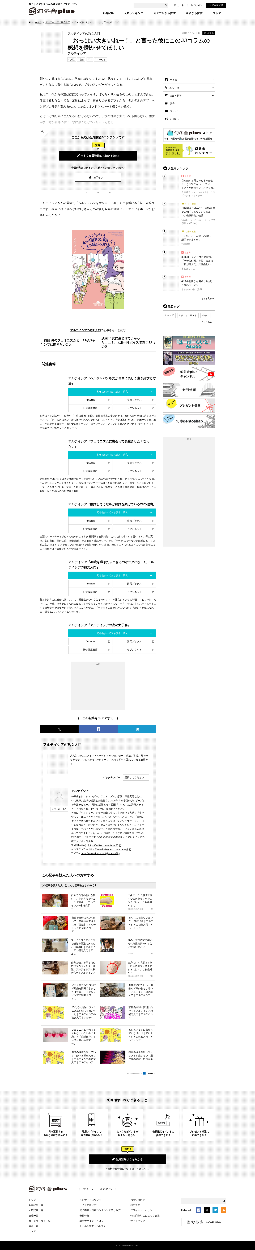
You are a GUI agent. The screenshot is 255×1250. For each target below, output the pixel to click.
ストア (217, 13)
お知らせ (175, 119)
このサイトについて (90, 1199)
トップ (32, 1199)
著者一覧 (33, 1226)
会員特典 (84, 1215)
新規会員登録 (216, 5)
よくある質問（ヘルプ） (92, 1226)
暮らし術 (174, 87)
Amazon (90, 399)
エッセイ (101, 59)
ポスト (210, 33)
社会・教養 (175, 95)
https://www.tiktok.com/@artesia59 (99, 853)
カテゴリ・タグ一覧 (39, 1220)
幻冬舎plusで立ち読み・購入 (112, 391)
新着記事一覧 (36, 1205)
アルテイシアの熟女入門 (57, 22)
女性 (72, 59)
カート (180, 5)
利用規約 (135, 1205)
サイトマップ (137, 1220)
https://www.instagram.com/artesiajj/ (108, 849)
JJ (90, 59)
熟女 (82, 59)
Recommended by (135, 1073)
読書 (172, 103)
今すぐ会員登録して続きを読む (100, 155)
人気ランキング (133, 13)
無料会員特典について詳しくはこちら (128, 1168)
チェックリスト (189, 315)
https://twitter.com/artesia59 (103, 845)
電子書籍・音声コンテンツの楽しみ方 (100, 1210)
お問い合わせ (137, 1199)
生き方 (38, 22)
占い (206, 315)
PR (151, 909)
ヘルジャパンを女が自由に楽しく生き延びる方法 (110, 203)
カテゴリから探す (165, 13)
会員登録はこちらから (129, 1159)
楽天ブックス (134, 399)
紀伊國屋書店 (90, 408)
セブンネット (134, 408)
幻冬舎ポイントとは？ (91, 1220)
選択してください (134, 777)
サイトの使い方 (87, 1205)
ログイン (198, 5)
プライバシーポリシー (142, 1210)
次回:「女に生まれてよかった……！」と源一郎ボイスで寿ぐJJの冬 (126, 342)
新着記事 (108, 13)
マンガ (173, 111)
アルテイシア (80, 790)
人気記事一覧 (36, 1210)
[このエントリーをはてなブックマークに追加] (215, 1210)
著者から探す (194, 13)
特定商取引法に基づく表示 (145, 1215)
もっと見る (206, 298)
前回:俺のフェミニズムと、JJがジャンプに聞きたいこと (69, 342)
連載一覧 (33, 1215)
